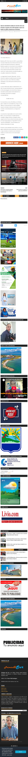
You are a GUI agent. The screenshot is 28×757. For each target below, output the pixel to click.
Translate (8, 473)
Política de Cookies (4, 691)
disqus (21, 195)
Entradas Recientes (7, 549)
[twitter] (26, 1)
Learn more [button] (9, 754)
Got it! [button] (20, 751)
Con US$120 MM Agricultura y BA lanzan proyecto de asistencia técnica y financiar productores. (16, 558)
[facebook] (23, 1)
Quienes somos (3, 688)
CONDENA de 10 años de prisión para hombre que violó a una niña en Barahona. (13, 169)
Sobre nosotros (3, 689)
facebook (25, 195)
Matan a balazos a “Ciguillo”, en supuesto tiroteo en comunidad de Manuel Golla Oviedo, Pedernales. (16, 534)
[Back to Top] (17, 746)
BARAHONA (18, 31)
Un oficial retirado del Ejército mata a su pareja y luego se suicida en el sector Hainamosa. (15, 552)
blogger (16, 195)
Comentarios (20, 549)
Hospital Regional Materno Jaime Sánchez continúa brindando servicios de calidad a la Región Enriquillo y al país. (14, 181)
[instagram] (25, 1)
